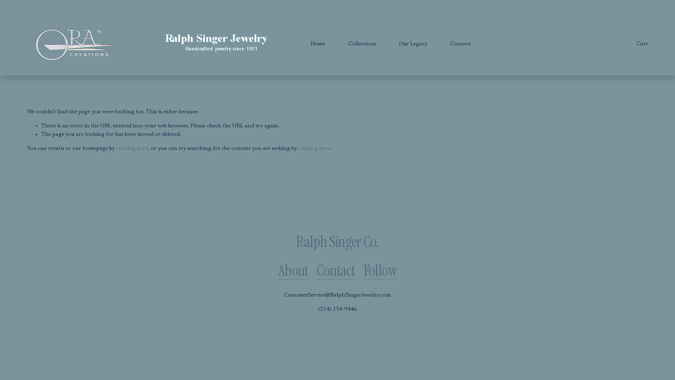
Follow (380, 271)
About (293, 271)
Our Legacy (413, 44)
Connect (460, 44)
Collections (362, 44)
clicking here (132, 148)
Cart (642, 44)
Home (318, 44)
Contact (335, 271)
